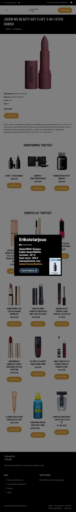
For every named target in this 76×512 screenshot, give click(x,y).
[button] (29, 270)
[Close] (15, 236)
